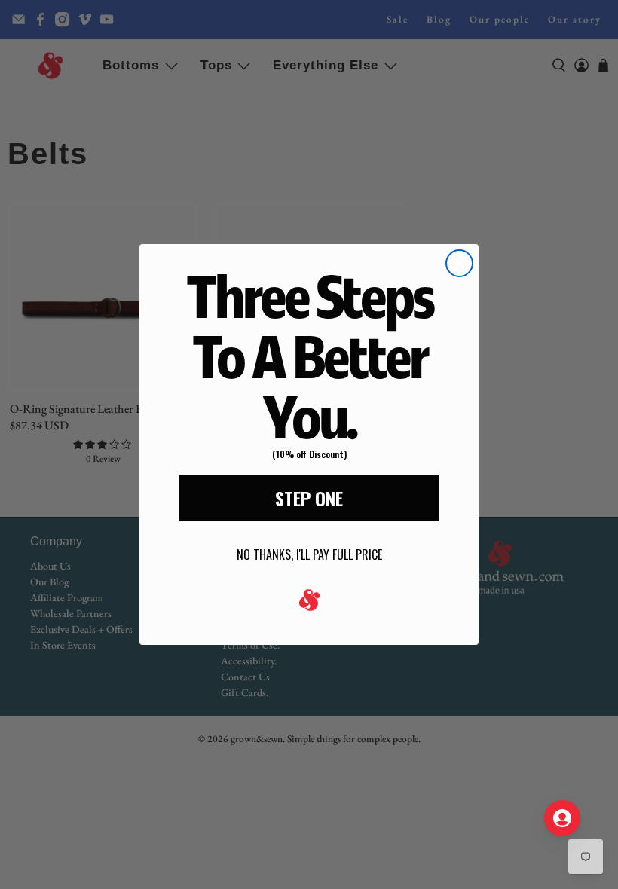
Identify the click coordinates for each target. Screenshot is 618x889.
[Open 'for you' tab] (562, 818)
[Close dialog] (459, 263)
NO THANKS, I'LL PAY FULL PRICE (309, 554)
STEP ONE (309, 498)
